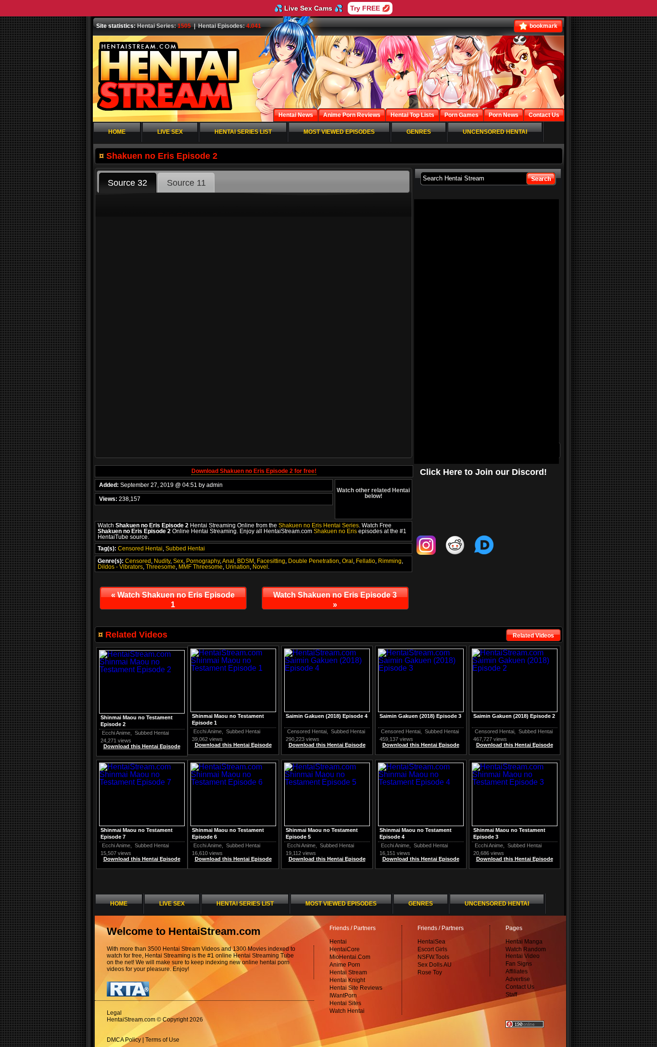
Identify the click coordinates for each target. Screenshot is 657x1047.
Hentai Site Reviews (355, 987)
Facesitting (271, 561)
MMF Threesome (200, 566)
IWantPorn (343, 995)
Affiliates (516, 971)
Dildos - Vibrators (120, 566)
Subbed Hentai (185, 548)
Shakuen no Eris (335, 531)
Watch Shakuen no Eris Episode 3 (335, 600)
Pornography (203, 561)
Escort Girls (432, 949)
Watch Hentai (347, 1011)
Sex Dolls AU (434, 964)
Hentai (338, 941)
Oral (347, 561)
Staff (511, 994)
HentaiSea (431, 941)
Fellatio (365, 561)
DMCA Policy (124, 1039)
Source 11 (186, 183)
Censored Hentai (140, 548)
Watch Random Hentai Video (525, 952)
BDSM (245, 561)
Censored (138, 561)
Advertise (517, 979)
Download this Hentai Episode (514, 745)
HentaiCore (344, 949)
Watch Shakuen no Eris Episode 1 (173, 600)
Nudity (162, 561)
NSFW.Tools (433, 957)
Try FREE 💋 (370, 8)
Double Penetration (313, 561)
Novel (260, 566)
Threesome (161, 566)
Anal (228, 561)
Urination (238, 566)
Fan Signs (518, 963)
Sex (178, 561)
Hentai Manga (524, 941)
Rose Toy (429, 972)
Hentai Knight (347, 980)
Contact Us (519, 986)
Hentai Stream (348, 972)
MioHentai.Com (349, 957)
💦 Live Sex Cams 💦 (308, 8)
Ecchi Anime (207, 731)
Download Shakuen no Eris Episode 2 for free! (253, 471)
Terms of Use (162, 1039)
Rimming (390, 561)
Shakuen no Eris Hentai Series (318, 525)
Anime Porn (344, 964)
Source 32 (127, 183)
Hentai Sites (345, 1003)
